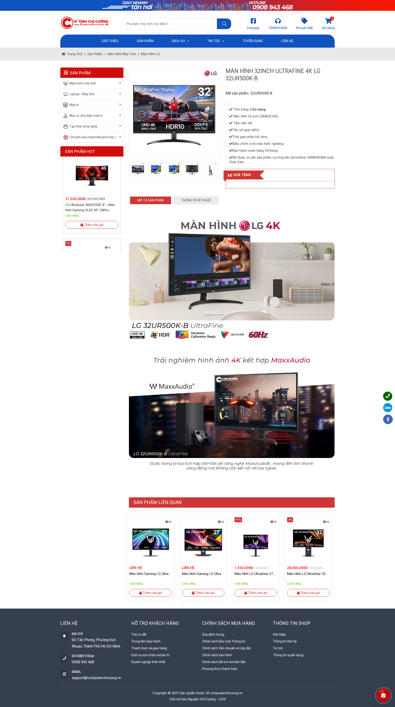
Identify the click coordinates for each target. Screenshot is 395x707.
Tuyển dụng (253, 41)
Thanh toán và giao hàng (149, 648)
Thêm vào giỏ (152, 593)
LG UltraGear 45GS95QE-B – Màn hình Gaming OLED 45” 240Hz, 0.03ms (90, 191)
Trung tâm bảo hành (145, 641)
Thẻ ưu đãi (138, 634)
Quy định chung (213, 634)
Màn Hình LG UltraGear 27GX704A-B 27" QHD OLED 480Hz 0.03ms (256, 574)
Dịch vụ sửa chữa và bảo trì (150, 655)
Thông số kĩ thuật (196, 200)
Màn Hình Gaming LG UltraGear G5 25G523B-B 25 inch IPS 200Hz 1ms (150, 574)
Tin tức (214, 41)
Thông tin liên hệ (284, 641)
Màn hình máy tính (122, 54)
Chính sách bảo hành (217, 655)
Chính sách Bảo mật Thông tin (223, 641)
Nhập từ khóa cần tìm (224, 24)
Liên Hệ (287, 41)
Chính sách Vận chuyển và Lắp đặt (226, 648)
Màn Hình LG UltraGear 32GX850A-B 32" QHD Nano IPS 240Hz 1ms (308, 574)
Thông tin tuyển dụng (288, 655)
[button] (383, 695)
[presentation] (135, 556)
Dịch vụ (179, 41)
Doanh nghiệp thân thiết (148, 662)
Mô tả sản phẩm (150, 200)
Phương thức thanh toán (219, 669)
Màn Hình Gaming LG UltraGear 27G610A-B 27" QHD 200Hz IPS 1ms (203, 574)
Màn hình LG (150, 54)
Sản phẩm (145, 41)
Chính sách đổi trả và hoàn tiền (224, 662)
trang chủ (74, 54)
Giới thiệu (110, 41)
